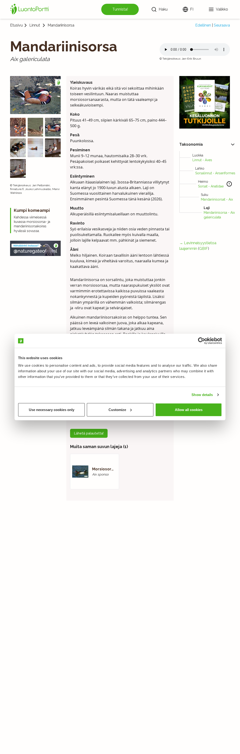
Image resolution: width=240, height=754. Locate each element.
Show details (202, 395)
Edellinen (203, 25)
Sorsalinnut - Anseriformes (215, 173)
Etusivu (16, 25)
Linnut (34, 25)
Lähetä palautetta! (89, 433)
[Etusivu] (30, 9)
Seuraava (222, 25)
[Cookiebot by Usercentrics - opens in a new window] (201, 340)
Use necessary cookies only (51, 409)
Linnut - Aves (202, 160)
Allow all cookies (188, 409)
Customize (117, 409)
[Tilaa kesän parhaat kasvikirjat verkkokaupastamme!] (204, 102)
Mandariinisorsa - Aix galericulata (219, 215)
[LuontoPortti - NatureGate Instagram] (35, 248)
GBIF (203, 248)
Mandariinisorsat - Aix (217, 199)
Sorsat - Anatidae (211, 186)
